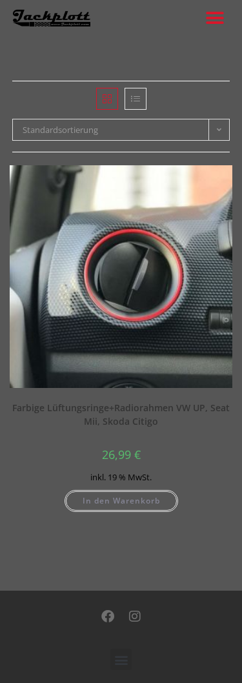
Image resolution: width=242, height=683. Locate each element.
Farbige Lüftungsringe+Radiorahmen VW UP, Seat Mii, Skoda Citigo (121, 414)
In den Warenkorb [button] (121, 500)
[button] (214, 17)
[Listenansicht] (135, 99)
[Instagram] (134, 616)
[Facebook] (107, 616)
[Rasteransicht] (107, 99)
